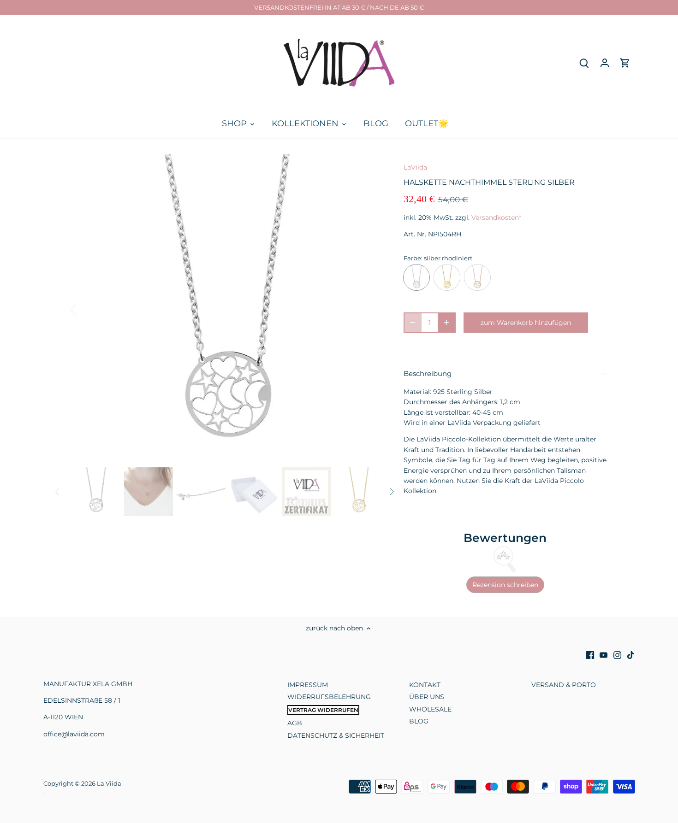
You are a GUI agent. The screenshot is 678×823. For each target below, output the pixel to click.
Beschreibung (428, 374)
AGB (294, 723)
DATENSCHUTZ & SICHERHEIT (335, 735)
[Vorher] (85, 308)
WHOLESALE (430, 709)
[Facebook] (590, 654)
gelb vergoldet (447, 277)
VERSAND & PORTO (563, 685)
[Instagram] (617, 654)
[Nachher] (368, 308)
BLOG (418, 721)
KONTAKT (424, 685)
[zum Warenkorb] (624, 63)
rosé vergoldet (477, 277)
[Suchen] (584, 63)
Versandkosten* (496, 217)
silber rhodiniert (416, 277)
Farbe (412, 258)
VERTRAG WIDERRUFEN (323, 709)
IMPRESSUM (307, 685)
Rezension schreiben (505, 585)
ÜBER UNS (426, 697)
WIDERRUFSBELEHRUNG (329, 697)
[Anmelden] (605, 63)
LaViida (415, 167)
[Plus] (446, 322)
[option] (226, 309)
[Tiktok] (631, 654)
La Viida (109, 783)
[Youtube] (603, 654)
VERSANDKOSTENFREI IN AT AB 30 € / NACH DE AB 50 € (339, 7)
